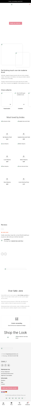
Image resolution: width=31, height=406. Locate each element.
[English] (4, 392)
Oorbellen (20, 108)
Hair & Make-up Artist (23, 295)
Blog (2, 382)
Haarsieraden (7, 108)
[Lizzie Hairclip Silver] (24, 173)
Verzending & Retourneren (7, 373)
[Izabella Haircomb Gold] (24, 128)
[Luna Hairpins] (7, 150)
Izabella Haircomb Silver (13, 241)
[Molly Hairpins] (24, 150)
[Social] (2, 365)
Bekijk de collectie (15, 208)
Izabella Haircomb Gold (24, 137)
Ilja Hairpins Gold (7, 137)
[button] (7, 134)
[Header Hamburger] (2, 5)
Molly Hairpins (24, 159)
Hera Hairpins (7, 182)
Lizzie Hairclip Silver (24, 182)
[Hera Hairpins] (7, 173)
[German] (6, 392)
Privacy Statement (5, 371)
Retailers (3, 380)
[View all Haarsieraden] (7, 99)
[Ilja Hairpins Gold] (7, 128)
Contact (3, 384)
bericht (15, 83)
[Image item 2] (23, 337)
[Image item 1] (8, 337)
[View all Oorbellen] (20, 99)
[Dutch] (2, 392)
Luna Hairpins (7, 159)
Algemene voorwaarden (6, 375)
